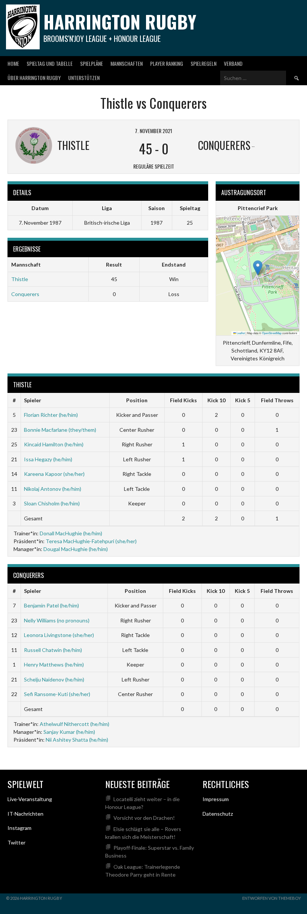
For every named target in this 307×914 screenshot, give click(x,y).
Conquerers (25, 294)
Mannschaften (126, 63)
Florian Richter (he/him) (51, 415)
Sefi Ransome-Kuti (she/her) (57, 694)
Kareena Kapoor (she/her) (54, 474)
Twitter (16, 842)
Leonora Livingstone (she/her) (59, 635)
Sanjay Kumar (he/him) (69, 732)
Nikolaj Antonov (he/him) (52, 489)
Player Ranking (166, 63)
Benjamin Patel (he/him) (51, 605)
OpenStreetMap (272, 333)
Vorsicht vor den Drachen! (144, 818)
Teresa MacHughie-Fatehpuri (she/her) (91, 541)
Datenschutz (218, 813)
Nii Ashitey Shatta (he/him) (77, 739)
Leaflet (240, 333)
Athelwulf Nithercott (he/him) (74, 724)
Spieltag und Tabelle (50, 63)
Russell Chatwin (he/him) (53, 650)
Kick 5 (242, 400)
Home (13, 63)
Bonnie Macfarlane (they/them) (60, 430)
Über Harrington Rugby (34, 77)
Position (137, 400)
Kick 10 (216, 400)
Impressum (216, 799)
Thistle (19, 279)
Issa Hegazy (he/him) (48, 459)
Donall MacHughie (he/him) (71, 533)
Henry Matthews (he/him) (54, 664)
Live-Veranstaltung (29, 799)
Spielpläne (91, 63)
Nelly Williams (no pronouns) (56, 620)
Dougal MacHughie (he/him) (75, 549)
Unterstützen (84, 77)
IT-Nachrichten (25, 813)
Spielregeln (203, 63)
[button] (257, 268)
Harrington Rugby (119, 21)
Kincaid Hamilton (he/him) (53, 444)
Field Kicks (183, 400)
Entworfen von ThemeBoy (271, 898)
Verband (233, 63)
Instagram (19, 828)
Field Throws (277, 400)
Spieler (32, 400)
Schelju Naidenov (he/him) (54, 679)
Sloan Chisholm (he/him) (52, 503)
